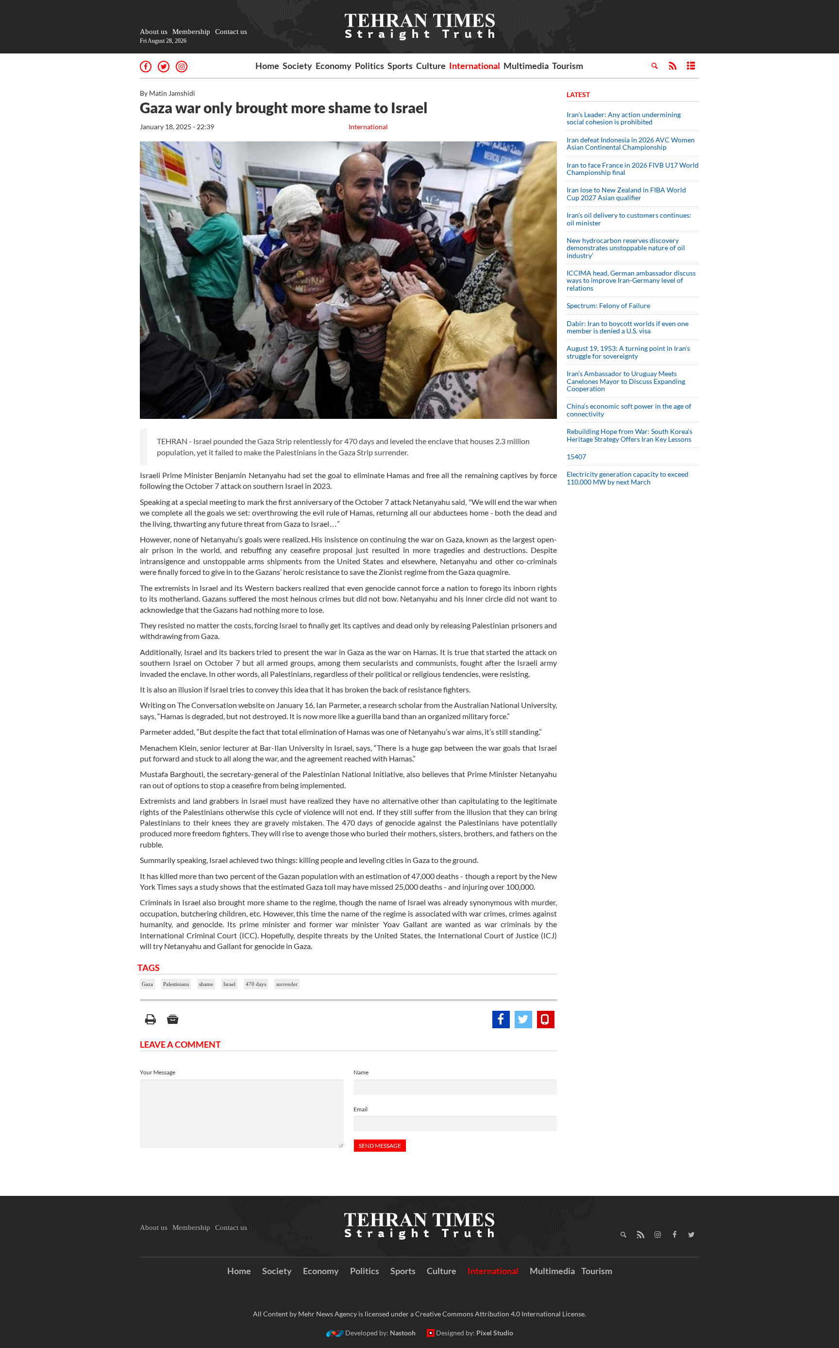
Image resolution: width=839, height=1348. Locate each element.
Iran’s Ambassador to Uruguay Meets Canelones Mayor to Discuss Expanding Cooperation (626, 381)
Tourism (567, 65)
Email (360, 1109)
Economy (334, 65)
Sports (400, 65)
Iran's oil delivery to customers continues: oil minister (629, 218)
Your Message (157, 1072)
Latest (578, 94)
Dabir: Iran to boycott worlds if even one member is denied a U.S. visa (627, 327)
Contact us (231, 31)
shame (206, 984)
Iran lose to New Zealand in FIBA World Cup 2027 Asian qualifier (626, 193)
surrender (287, 984)
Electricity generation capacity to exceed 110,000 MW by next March (627, 477)
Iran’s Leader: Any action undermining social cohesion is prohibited (624, 118)
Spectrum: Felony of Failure (608, 305)
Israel (229, 984)
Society (297, 65)
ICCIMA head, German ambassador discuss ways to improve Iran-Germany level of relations (631, 280)
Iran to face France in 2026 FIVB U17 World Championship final (633, 168)
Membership (191, 31)
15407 (576, 456)
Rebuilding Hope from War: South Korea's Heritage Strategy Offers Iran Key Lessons (629, 435)
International (474, 65)
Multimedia (526, 65)
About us (154, 31)
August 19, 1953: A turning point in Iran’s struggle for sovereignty (628, 352)
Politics (369, 65)
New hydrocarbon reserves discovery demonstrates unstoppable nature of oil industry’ (626, 247)
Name (361, 1072)
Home (267, 65)
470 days (256, 984)
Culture (431, 65)
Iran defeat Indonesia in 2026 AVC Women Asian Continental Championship (631, 143)
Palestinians (176, 984)
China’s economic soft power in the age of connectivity (629, 409)
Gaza (147, 984)
